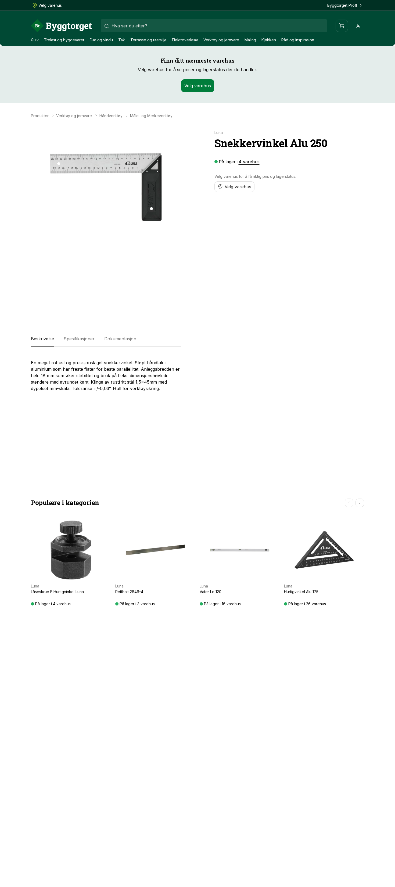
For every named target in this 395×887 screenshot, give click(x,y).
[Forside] (61, 25)
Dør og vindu (101, 40)
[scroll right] (360, 503)
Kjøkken (268, 40)
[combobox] (214, 25)
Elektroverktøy (185, 40)
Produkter (40, 116)
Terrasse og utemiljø (148, 40)
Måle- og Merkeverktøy (151, 116)
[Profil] (358, 26)
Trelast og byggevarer (64, 40)
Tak (121, 40)
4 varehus (249, 161)
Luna (218, 133)
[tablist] (106, 339)
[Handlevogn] (342, 26)
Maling (250, 40)
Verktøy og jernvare (221, 40)
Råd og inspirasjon (297, 40)
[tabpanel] (106, 373)
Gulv (35, 40)
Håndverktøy (111, 116)
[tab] (42, 339)
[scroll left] (349, 503)
